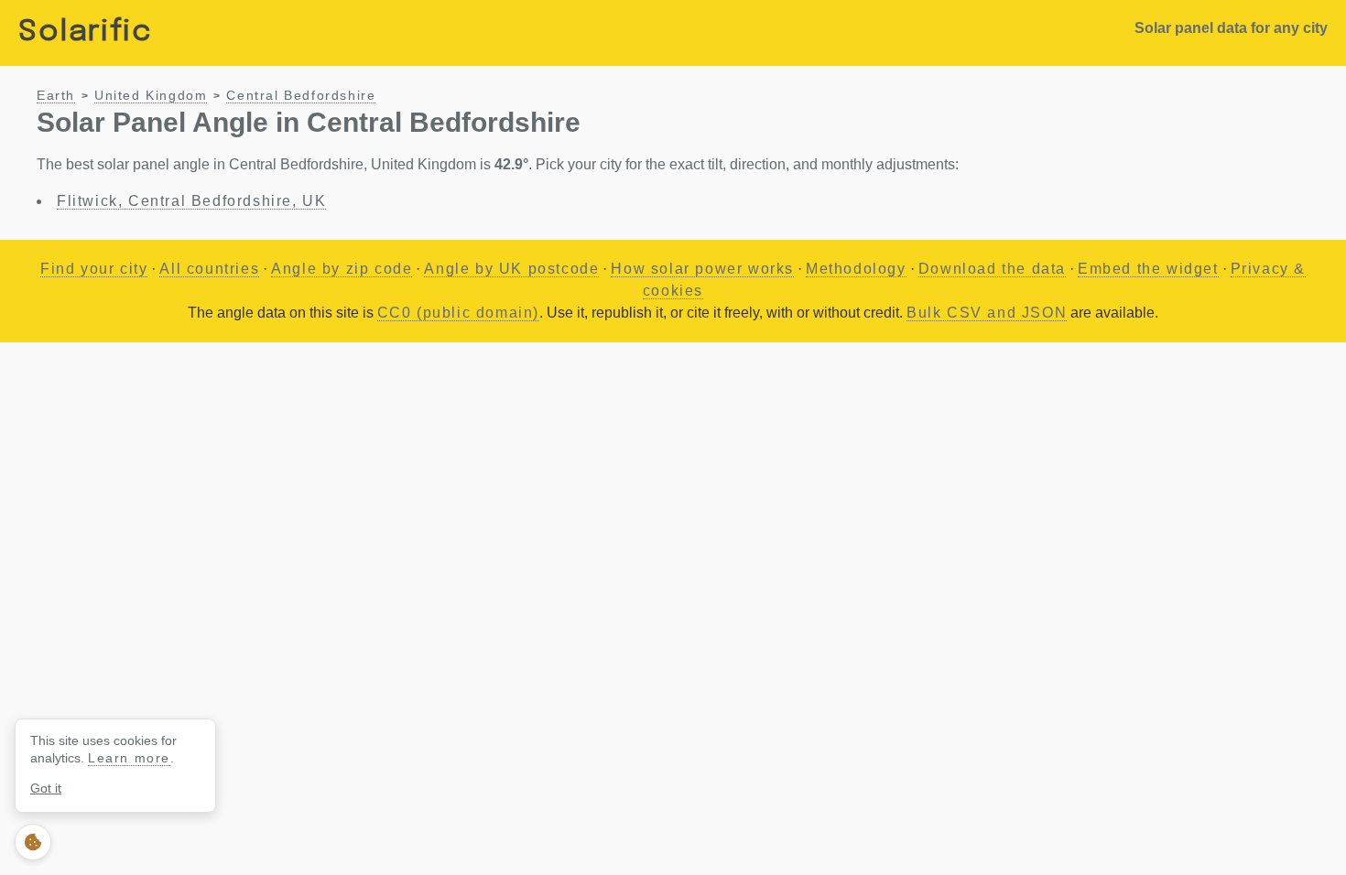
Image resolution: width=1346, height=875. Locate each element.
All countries (209, 268)
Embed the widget (1148, 268)
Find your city (93, 268)
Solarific (85, 32)
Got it (45, 788)
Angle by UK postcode (511, 268)
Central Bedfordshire (300, 96)
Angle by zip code (341, 268)
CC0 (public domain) (458, 312)
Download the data (992, 268)
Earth (56, 96)
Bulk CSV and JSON (986, 312)
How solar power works (702, 268)
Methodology (856, 268)
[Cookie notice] (33, 842)
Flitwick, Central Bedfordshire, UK (191, 201)
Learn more (129, 758)
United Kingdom (150, 96)
